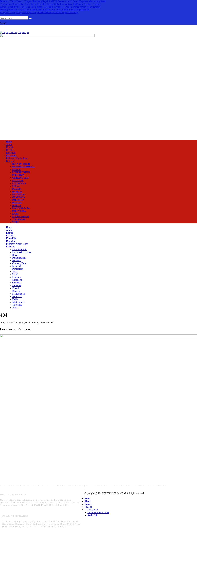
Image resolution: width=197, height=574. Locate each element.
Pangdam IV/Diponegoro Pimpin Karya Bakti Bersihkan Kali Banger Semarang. (39, 12)
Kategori (10, 161)
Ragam (16, 169)
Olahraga (18, 197)
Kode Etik (11, 152)
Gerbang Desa (20, 178)
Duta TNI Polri (21, 164)
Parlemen (18, 200)
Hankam (17, 192)
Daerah (17, 203)
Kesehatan (18, 194)
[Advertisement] (98, 113)
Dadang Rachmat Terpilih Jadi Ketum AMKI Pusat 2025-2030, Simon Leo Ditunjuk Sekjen (44, 9)
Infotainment (20, 216)
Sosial (16, 186)
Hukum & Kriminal (23, 167)
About (9, 144)
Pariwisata (19, 211)
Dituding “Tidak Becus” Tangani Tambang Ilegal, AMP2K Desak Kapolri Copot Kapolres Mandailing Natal (53, 1)
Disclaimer (11, 155)
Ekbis (15, 214)
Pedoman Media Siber (17, 158)
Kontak (9, 147)
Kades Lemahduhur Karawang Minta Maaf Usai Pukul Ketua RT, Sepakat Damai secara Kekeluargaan (50, 7)
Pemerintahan (21, 172)
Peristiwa (18, 175)
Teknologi (19, 219)
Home (9, 141)
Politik (16, 189)
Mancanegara (21, 208)
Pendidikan (19, 183)
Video (15, 222)
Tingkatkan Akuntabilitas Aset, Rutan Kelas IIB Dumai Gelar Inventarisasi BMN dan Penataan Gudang (50, 4)
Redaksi (10, 150)
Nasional (18, 180)
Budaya (16, 205)
